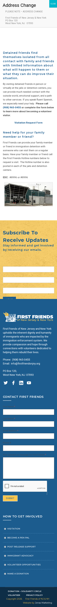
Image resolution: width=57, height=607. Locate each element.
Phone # (7, 442)
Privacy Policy (34, 595)
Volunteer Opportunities (24, 564)
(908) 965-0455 (12, 107)
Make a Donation (18, 573)
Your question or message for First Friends (24, 454)
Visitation (13, 528)
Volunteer (14, 595)
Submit (10, 498)
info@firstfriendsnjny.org (25, 363)
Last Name (9, 418)
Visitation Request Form (28, 122)
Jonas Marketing (43, 602)
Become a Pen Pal (18, 537)
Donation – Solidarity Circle (24, 591)
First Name (9, 406)
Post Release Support (21, 546)
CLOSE (53, 4)
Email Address (10, 430)
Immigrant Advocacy (20, 555)
